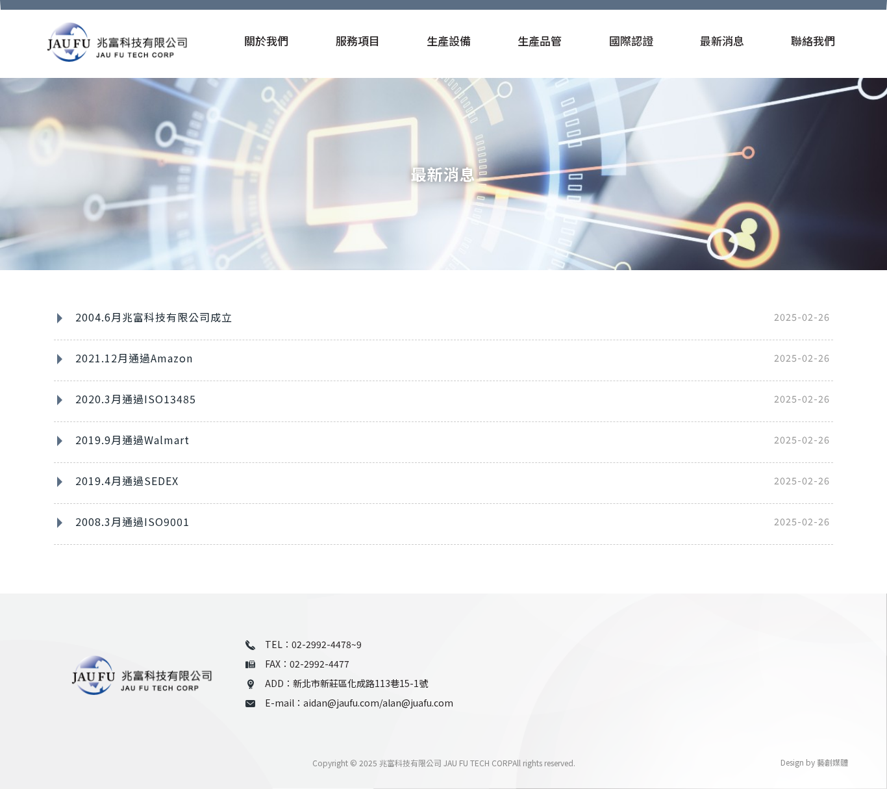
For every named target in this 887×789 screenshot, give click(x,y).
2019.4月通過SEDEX (127, 480)
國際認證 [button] (631, 41)
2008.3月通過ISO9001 (132, 521)
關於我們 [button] (266, 41)
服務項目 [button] (358, 41)
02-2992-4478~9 (327, 644)
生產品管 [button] (540, 41)
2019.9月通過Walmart (132, 439)
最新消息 (722, 41)
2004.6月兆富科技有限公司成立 (153, 317)
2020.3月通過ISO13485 (135, 399)
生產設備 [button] (449, 41)
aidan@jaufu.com (341, 702)
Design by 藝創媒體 (814, 762)
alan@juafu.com (417, 702)
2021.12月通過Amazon (134, 358)
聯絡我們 (813, 41)
